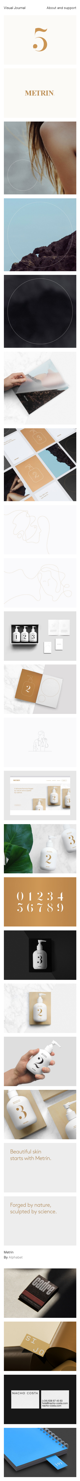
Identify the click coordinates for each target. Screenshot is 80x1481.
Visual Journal (15, 7)
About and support (61, 7)
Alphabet (16, 1257)
